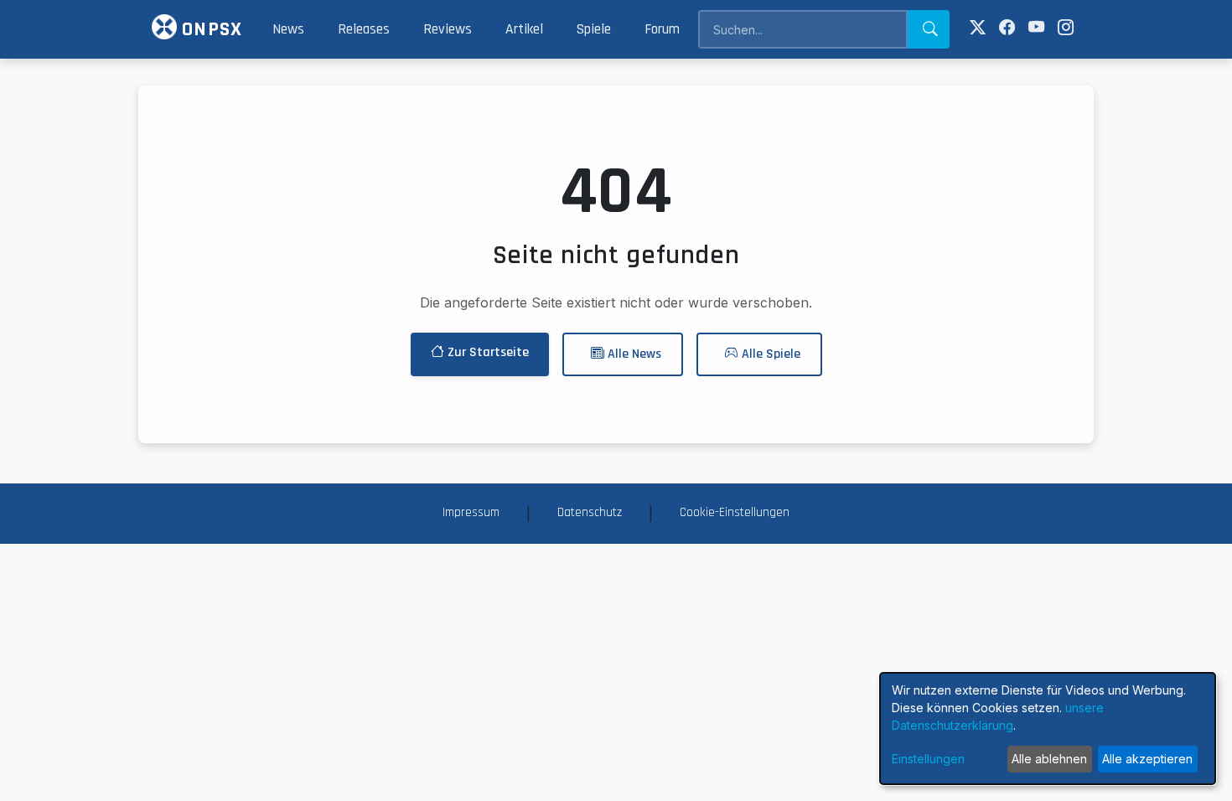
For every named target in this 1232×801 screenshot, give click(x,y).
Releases (364, 29)
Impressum (471, 512)
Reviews (447, 29)
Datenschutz (589, 512)
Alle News (632, 354)
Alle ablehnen (1049, 759)
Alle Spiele (769, 354)
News (288, 29)
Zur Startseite (486, 352)
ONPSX (209, 29)
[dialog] (1047, 728)
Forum (662, 29)
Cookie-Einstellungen (734, 512)
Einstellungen (928, 759)
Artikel (524, 29)
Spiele (594, 29)
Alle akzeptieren (1147, 759)
